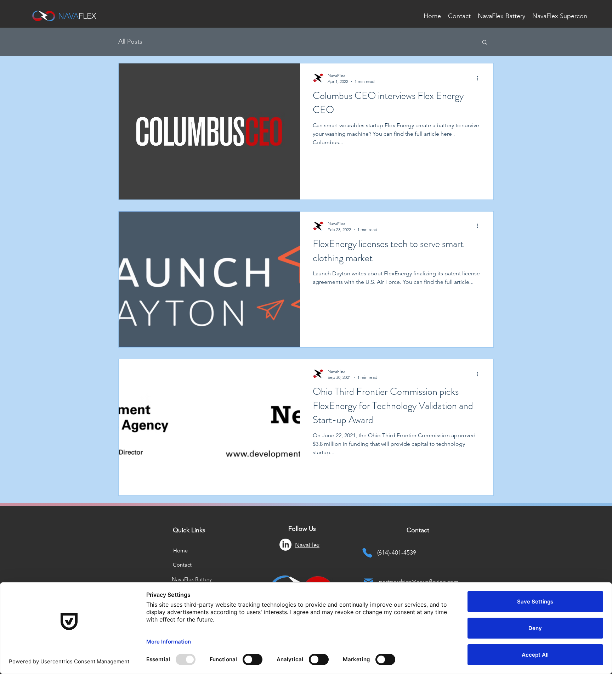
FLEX (87, 16)
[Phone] (367, 552)
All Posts (130, 41)
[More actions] (479, 78)
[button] (484, 42)
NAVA (68, 16)
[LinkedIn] (285, 545)
